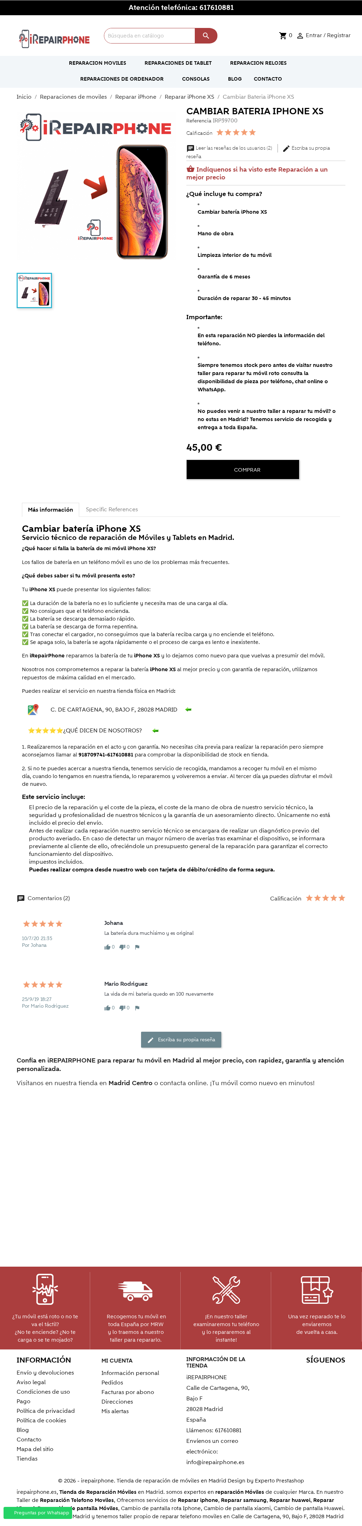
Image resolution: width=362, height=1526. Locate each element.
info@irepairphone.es (215, 1462)
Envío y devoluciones (45, 1373)
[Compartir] (193, 491)
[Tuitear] (206, 491)
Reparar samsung (244, 1500)
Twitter (292, 1374)
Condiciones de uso (43, 1392)
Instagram (338, 1386)
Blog (23, 1430)
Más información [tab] (50, 510)
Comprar (247, 470)
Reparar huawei (289, 1500)
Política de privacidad (46, 1411)
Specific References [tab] (112, 509)
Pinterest (322, 1374)
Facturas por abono (127, 1392)
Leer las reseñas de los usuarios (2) (229, 148)
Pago (23, 1401)
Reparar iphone (198, 1500)
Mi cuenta (117, 1361)
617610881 (216, 8)
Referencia (198, 121)
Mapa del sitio (35, 1449)
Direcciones (117, 1402)
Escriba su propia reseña (181, 1040)
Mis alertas (115, 1411)
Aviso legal (31, 1382)
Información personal (130, 1373)
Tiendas (27, 1459)
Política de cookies (41, 1420)
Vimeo (338, 1374)
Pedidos (112, 1383)
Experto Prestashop (279, 1481)
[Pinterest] (219, 491)
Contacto (29, 1440)
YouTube (307, 1374)
